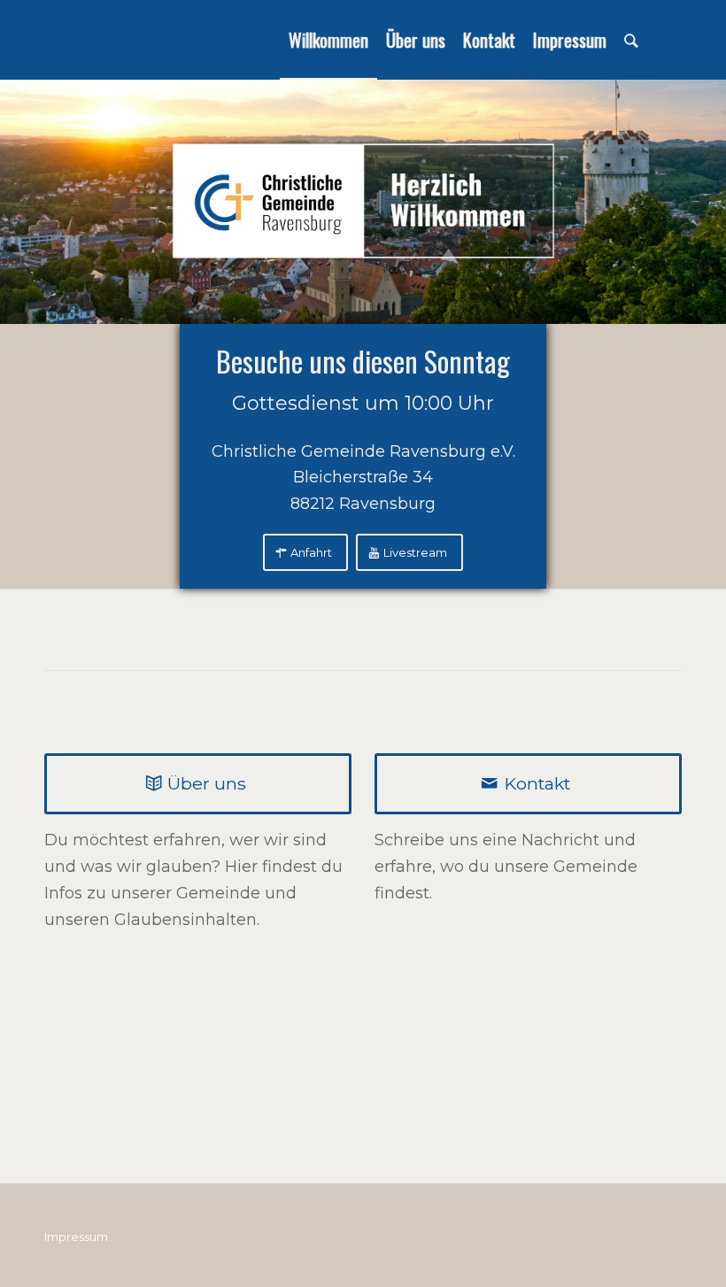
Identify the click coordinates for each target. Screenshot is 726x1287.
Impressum (76, 1236)
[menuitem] (328, 40)
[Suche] (631, 40)
